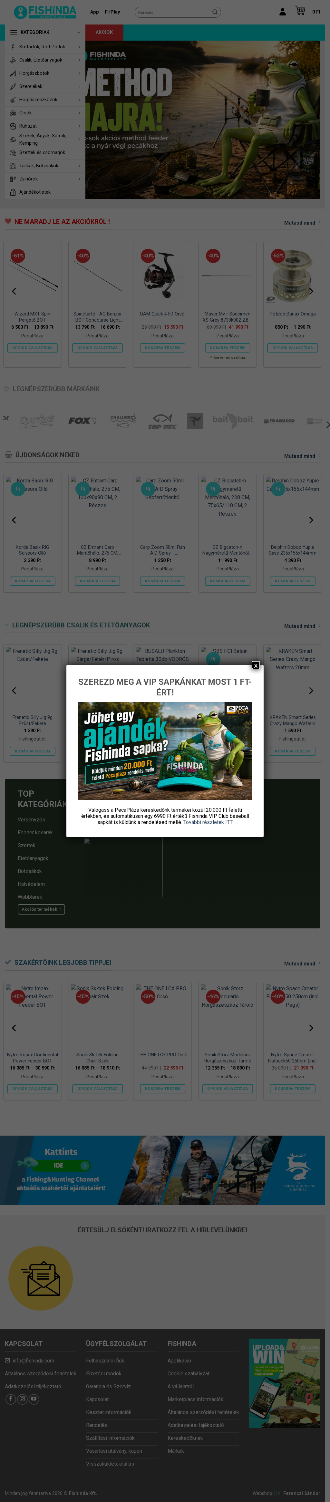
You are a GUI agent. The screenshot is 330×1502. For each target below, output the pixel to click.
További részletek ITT (208, 822)
